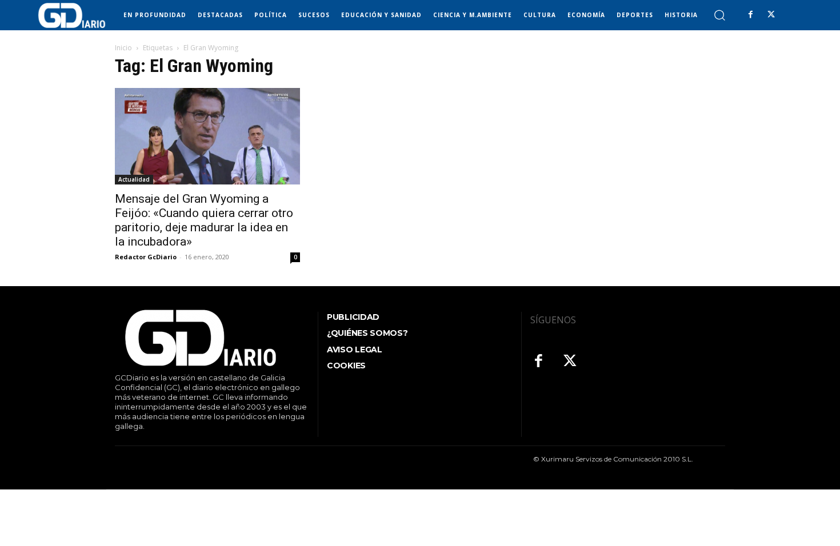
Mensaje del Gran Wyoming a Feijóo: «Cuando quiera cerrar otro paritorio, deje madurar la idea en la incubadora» (204, 220)
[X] (771, 15)
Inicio (123, 48)
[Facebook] (750, 15)
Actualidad (134, 179)
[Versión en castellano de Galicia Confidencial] (72, 15)
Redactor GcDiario (146, 256)
